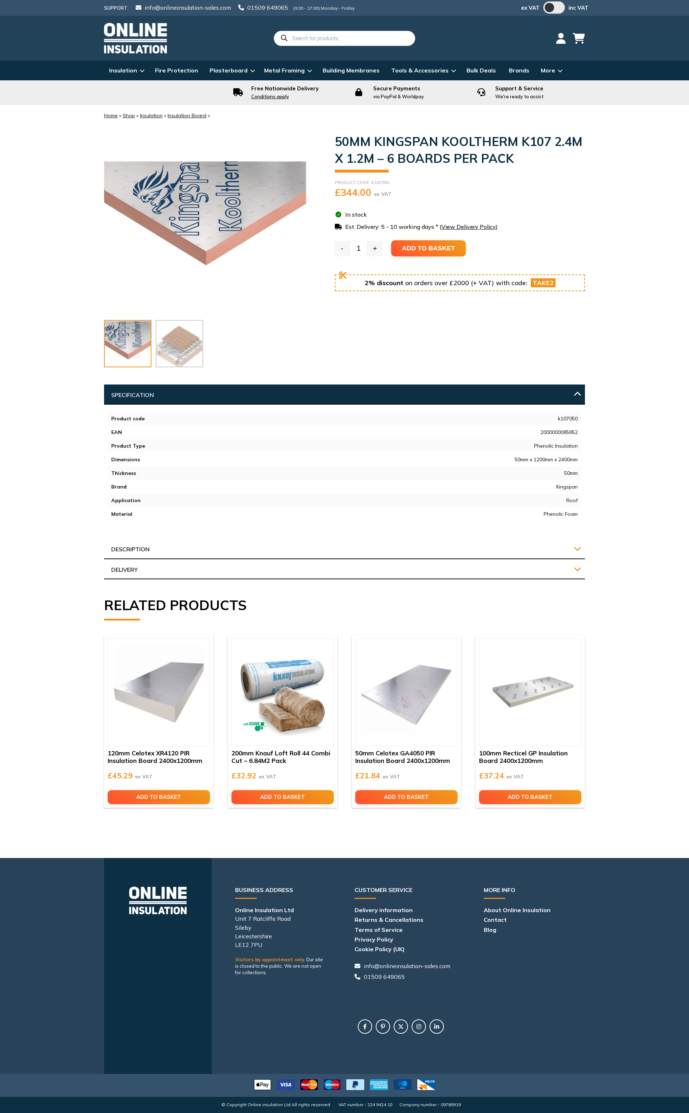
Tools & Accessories (420, 70)
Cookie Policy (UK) (380, 949)
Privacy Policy (374, 939)
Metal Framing (284, 70)
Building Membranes (351, 70)
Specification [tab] (132, 394)
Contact (495, 919)
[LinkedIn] (437, 1026)
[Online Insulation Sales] (135, 38)
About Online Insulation (517, 910)
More (548, 70)
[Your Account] (561, 38)
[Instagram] (419, 1026)
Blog (490, 929)
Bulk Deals (481, 70)
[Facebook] (365, 1026)
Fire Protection (176, 70)
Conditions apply (270, 96)
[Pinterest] (383, 1026)
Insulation (123, 70)
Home (111, 115)
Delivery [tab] (124, 569)
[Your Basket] (579, 38)
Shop (129, 115)
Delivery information (384, 910)
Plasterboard (229, 70)
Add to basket (428, 248)
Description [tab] (130, 549)
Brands (519, 70)
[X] (401, 1026)
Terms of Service (379, 929)
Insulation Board (187, 115)
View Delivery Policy (468, 226)
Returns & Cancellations (389, 919)
